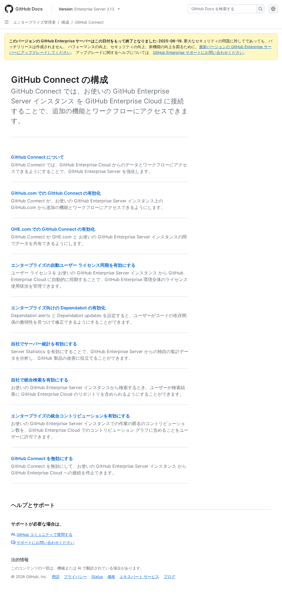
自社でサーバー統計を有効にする (44, 343)
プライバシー (75, 576)
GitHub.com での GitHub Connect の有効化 (56, 193)
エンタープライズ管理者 (34, 22)
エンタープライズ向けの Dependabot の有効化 (58, 307)
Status (97, 576)
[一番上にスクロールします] (269, 584)
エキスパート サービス (139, 576)
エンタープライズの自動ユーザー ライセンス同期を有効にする (73, 265)
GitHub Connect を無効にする (42, 458)
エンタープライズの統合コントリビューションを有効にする (70, 416)
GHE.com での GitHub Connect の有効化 (53, 229)
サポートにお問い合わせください (45, 542)
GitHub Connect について (37, 157)
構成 (65, 22)
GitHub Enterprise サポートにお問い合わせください (198, 52)
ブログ (169, 576)
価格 (111, 576)
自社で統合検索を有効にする (39, 380)
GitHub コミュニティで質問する (44, 534)
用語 (55, 576)
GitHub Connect (89, 22)
